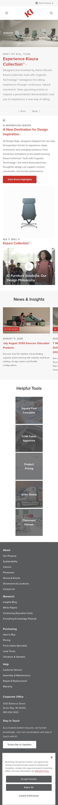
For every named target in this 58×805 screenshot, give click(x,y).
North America (45, 3)
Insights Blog (10, 602)
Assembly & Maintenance (16, 675)
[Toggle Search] (51, 13)
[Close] (51, 757)
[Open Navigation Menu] (6, 13)
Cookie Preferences (29, 795)
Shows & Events (11, 578)
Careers (7, 567)
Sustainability (10, 561)
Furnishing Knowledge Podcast (20, 618)
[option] (29, 63)
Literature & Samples (14, 656)
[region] (29, 779)
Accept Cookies (29, 779)
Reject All (29, 787)
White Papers (10, 607)
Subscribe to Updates (20, 744)
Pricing (6, 640)
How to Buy (9, 634)
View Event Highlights (20, 179)
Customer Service (12, 669)
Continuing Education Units (18, 613)
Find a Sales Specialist (15, 645)
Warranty (7, 686)
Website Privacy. (42, 771)
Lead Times (9, 651)
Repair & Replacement (15, 681)
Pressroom (8, 572)
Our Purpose (9, 555)
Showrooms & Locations (16, 583)
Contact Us (9, 589)
